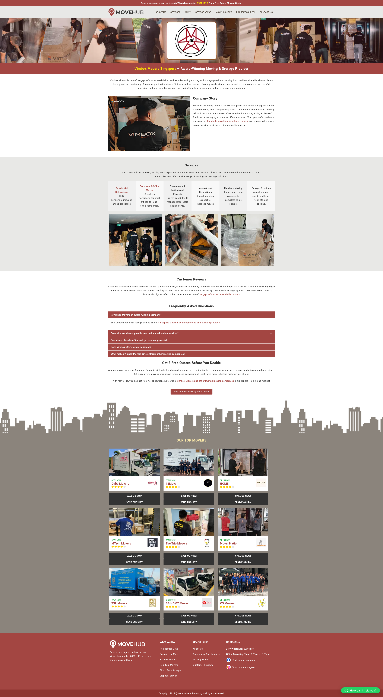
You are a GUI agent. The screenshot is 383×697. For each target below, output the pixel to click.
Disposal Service (169, 675)
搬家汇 (188, 12)
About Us (161, 12)
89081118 (202, 2)
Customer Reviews (203, 664)
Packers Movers (168, 659)
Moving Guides (224, 12)
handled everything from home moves (227, 121)
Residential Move (169, 648)
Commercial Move (169, 654)
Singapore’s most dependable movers (219, 294)
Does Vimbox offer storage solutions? (131, 346)
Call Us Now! (134, 495)
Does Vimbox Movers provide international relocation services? (144, 333)
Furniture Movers (169, 664)
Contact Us (266, 12)
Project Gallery (246, 12)
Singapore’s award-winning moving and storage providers (189, 322)
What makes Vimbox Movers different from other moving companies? (148, 353)
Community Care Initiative (207, 654)
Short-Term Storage (170, 670)
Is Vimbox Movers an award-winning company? (136, 314)
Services (175, 12)
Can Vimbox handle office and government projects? (139, 340)
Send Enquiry (134, 502)
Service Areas (203, 12)
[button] (191, 314)
